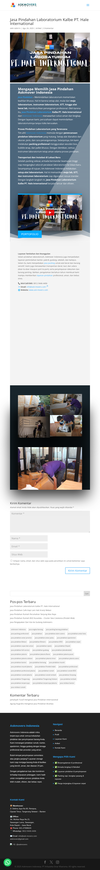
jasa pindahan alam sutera (55, 633)
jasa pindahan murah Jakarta (21, 666)
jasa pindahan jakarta (19, 654)
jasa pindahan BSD (56, 642)
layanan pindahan (45, 275)
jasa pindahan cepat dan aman (22, 646)
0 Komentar (48, 28)
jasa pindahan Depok (62, 646)
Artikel (38, 28)
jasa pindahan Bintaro (38, 642)
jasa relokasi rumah (18, 687)
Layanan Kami (61, 739)
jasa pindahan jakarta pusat (63, 654)
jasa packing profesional (20, 633)
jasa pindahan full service (20, 650)
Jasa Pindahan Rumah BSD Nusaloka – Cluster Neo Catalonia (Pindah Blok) (42, 618)
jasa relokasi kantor (67, 683)
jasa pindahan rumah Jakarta (21, 675)
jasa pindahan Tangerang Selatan (45, 679)
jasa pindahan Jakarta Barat (40, 654)
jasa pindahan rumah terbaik (45, 675)
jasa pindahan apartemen (66, 638)
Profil (57, 735)
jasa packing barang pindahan (57, 629)
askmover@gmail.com (19, 839)
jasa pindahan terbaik (68, 679)
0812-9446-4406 (29, 831)
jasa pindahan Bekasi (18, 642)
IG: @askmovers (20, 844)
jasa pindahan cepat (73, 642)
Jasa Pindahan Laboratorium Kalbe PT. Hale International (35, 606)
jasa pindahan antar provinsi (21, 638)
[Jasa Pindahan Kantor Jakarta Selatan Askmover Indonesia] (50, 468)
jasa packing (49, 263)
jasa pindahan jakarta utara (69, 658)
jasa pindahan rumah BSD (66, 671)
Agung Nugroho (17, 703)
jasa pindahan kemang (38, 662)
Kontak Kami (60, 748)
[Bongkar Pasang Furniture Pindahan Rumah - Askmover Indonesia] (34, 427)
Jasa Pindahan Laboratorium (37, 112)
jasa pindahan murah (57, 662)
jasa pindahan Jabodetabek (61, 650)
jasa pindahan (37, 633)
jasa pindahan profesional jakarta (23, 671)
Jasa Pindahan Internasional (46, 699)
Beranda (58, 730)
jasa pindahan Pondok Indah (45, 666)
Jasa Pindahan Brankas (44, 703)
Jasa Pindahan (25, 97)
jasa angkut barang (36, 629)
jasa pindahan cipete (44, 646)
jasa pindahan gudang (41, 650)
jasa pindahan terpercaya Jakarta (45, 683)
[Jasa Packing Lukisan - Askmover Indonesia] (66, 404)
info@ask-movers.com (27, 836)
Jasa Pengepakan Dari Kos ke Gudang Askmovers (31, 622)
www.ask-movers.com (38, 290)
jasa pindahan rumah (46, 671)
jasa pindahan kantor (18, 662)
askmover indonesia (18, 629)
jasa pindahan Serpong (67, 675)
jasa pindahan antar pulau (44, 638)
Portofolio (29, 234)
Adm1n (17, 28)
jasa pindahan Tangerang (20, 679)
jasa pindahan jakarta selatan (21, 658)
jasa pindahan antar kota (77, 633)
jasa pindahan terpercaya (20, 683)
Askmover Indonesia (32, 115)
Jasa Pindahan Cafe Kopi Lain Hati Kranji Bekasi (30, 610)
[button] (7, 862)
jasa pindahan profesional (68, 666)
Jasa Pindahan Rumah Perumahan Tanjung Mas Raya (33, 614)
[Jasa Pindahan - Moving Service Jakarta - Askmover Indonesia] (66, 425)
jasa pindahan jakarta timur (46, 658)
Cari (87, 593)
